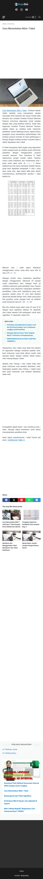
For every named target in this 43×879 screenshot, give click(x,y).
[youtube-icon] (26, 9)
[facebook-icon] (16, 9)
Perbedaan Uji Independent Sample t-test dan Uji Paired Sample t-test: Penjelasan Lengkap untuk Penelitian (21, 327)
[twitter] (14, 500)
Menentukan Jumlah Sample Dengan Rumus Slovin (30, 545)
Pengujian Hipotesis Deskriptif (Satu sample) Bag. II (30, 524)
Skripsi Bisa (25, 875)
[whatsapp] (29, 500)
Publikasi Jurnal (11, 749)
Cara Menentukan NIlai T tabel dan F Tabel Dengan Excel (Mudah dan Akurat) (11, 524)
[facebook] (6, 500)
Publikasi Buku (10, 753)
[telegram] (37, 500)
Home (22, 871)
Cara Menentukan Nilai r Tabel (14, 111)
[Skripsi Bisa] (21, 4)
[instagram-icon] (21, 9)
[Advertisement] (21, 54)
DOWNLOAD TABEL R (16, 440)
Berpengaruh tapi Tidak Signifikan (17, 796)
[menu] (5, 17)
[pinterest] (21, 500)
